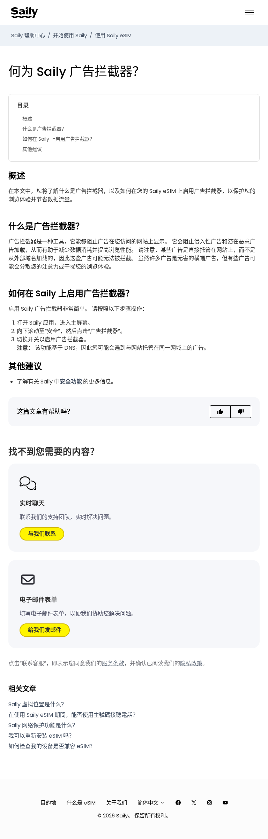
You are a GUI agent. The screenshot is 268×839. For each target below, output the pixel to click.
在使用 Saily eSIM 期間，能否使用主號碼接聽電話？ (73, 715)
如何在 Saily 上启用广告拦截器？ (58, 138)
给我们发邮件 (44, 630)
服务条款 (113, 663)
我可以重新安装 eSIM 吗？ (41, 736)
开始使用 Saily (70, 35)
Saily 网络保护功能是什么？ (43, 725)
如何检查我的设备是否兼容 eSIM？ (51, 746)
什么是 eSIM (81, 802)
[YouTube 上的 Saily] (225, 802)
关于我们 (116, 802)
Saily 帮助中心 (28, 35)
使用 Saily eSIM (113, 35)
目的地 (48, 802)
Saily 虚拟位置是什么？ (37, 704)
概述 (27, 118)
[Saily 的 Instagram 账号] (209, 802)
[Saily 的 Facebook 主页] (178, 802)
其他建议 (32, 149)
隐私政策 (191, 663)
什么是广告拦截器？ (44, 128)
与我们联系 (42, 534)
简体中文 (148, 802)
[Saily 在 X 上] (194, 802)
